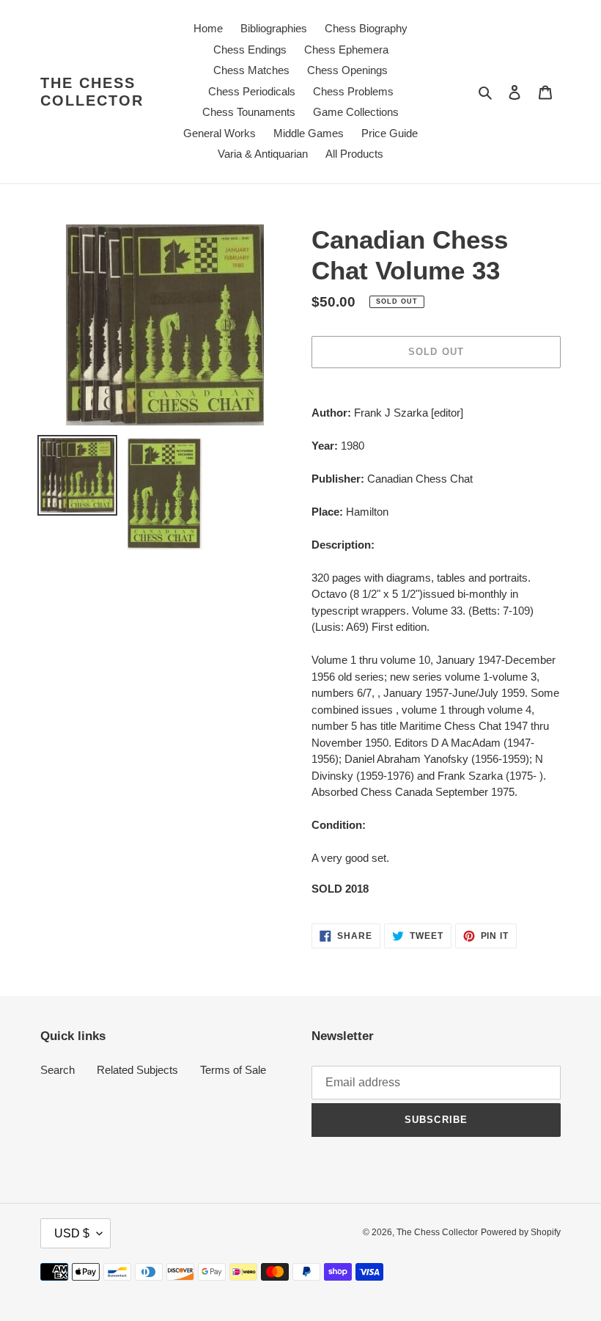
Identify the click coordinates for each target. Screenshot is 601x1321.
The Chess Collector (92, 92)
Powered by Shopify (521, 1232)
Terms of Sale (233, 1070)
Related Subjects (137, 1070)
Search (57, 1070)
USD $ (71, 1233)
